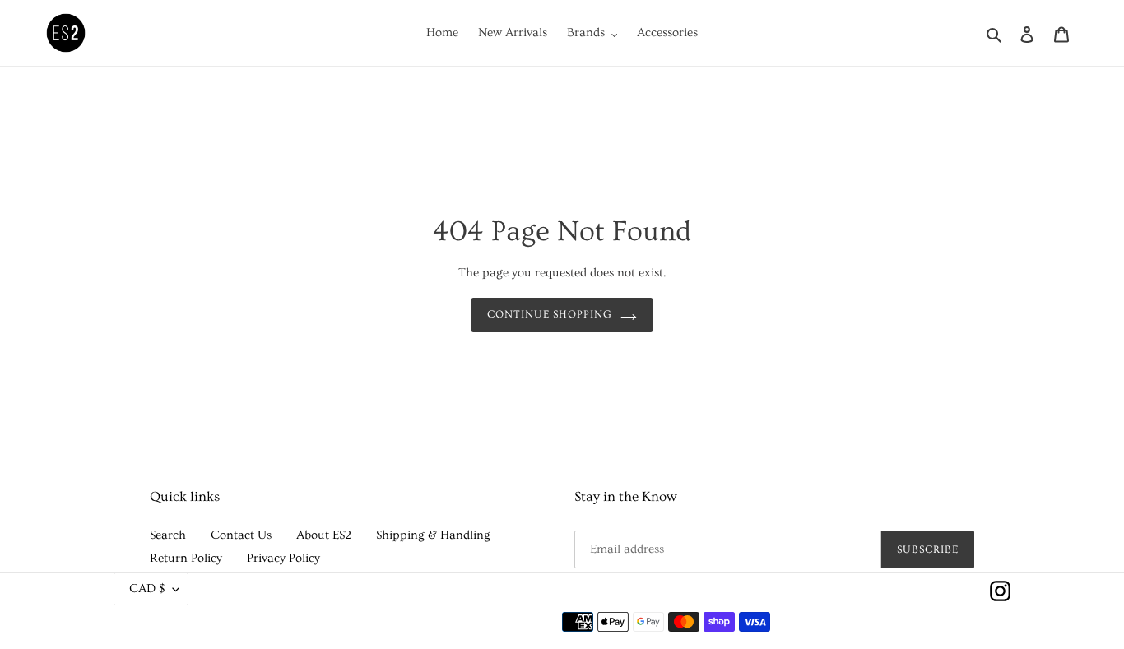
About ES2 (323, 535)
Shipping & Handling (433, 535)
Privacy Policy (283, 558)
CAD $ (147, 589)
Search (168, 535)
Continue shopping (550, 314)
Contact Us (241, 535)
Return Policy (186, 558)
